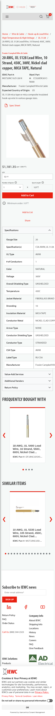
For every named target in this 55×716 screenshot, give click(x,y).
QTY (3, 172)
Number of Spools (11, 183)
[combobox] (12, 187)
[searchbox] (12, 187)
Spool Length (39, 183)
